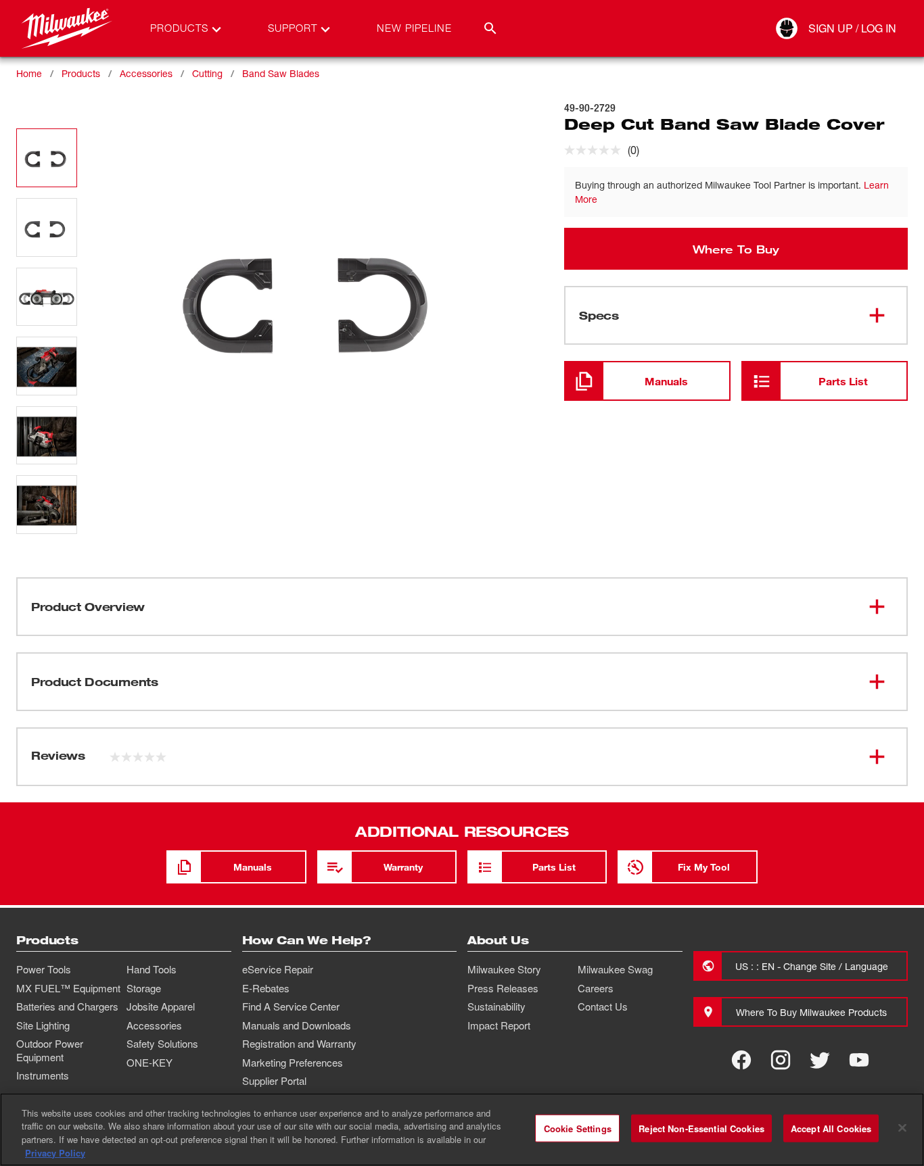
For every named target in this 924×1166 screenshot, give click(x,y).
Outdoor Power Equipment (49, 1050)
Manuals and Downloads (296, 1025)
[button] (46, 157)
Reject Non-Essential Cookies (701, 1128)
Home (29, 73)
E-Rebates (266, 988)
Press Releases (502, 988)
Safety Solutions (162, 1043)
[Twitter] (819, 1059)
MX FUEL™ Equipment (68, 988)
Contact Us (603, 1006)
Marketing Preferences (292, 1062)
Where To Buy (736, 249)
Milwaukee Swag (615, 969)
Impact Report (498, 1025)
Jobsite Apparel (160, 1006)
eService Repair (277, 969)
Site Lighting (43, 1025)
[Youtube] (859, 1059)
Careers (596, 988)
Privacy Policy (55, 1152)
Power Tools (43, 969)
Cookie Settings (577, 1128)
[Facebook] (741, 1059)
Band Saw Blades (280, 73)
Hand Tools (151, 969)
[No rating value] (596, 150)
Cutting (207, 73)
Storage (143, 988)
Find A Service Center (291, 1006)
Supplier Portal (274, 1081)
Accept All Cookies (831, 1128)
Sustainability (496, 1006)
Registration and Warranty (299, 1043)
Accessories (146, 73)
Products (81, 73)
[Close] (902, 1127)
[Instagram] (780, 1059)
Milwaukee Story (504, 969)
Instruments (42, 1075)
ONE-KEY (149, 1062)
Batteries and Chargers (67, 1006)
